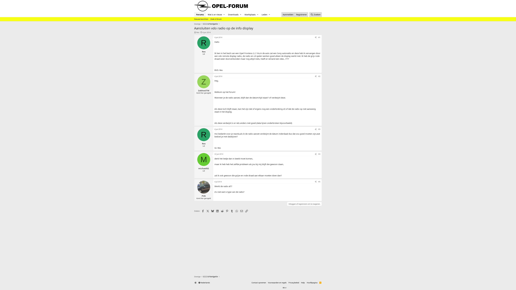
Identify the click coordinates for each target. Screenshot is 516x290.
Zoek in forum (216, 19)
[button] (224, 14)
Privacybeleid (294, 282)
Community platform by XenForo (251, 288)
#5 (319, 182)
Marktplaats (250, 14)
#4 (319, 154)
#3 (319, 129)
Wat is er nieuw (215, 14)
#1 (319, 37)
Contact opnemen (259, 282)
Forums (200, 14)
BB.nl (284, 288)
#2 (319, 76)
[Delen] (315, 37)
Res (197, 32)
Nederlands (205, 282)
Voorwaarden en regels (277, 282)
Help (303, 282)
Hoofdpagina (312, 282)
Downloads (233, 14)
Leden (264, 14)
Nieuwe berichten (201, 19)
